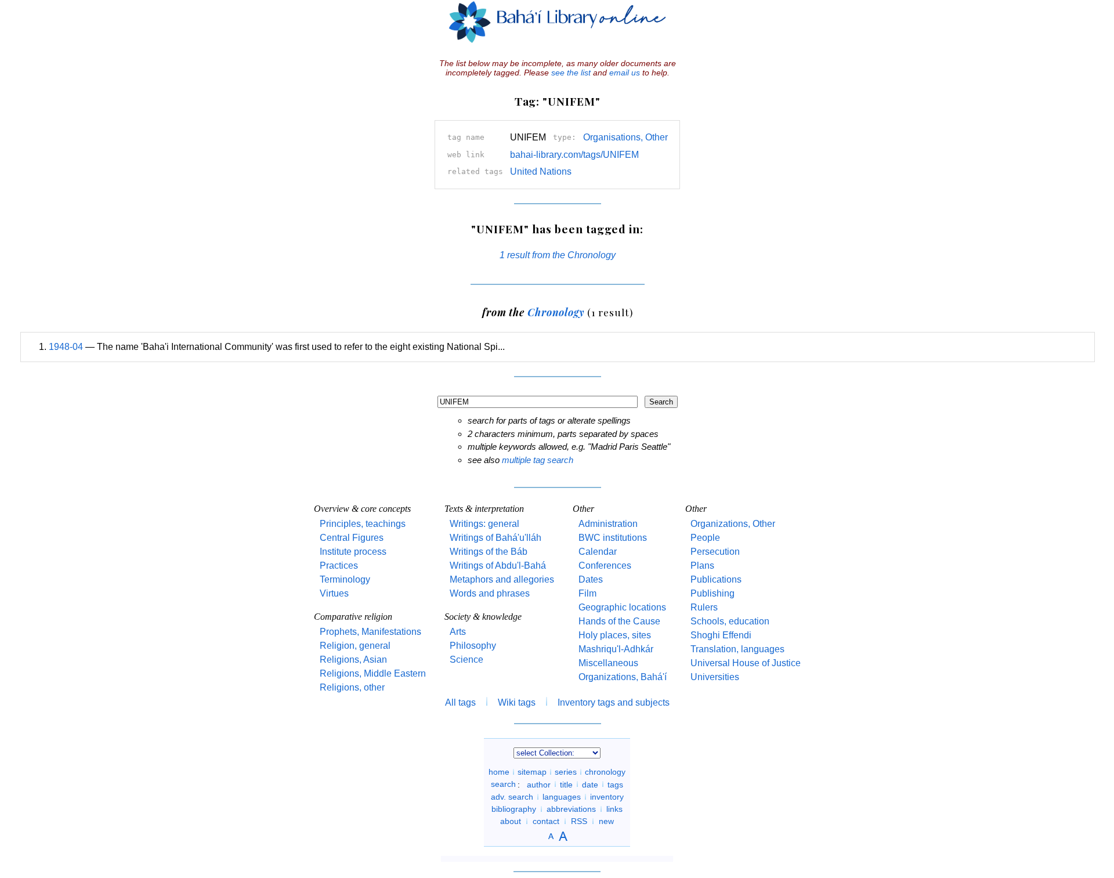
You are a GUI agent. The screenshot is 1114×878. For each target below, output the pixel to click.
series (566, 771)
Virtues (334, 593)
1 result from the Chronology (558, 255)
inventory (607, 796)
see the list (571, 72)
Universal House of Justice (745, 663)
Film (587, 593)
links (614, 809)
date (590, 784)
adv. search (512, 796)
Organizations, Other (732, 524)
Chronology (555, 312)
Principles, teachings (363, 524)
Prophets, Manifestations (370, 632)
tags (615, 784)
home (499, 771)
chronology (605, 771)
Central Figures (352, 538)
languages (561, 796)
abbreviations (571, 809)
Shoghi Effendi (720, 635)
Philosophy (473, 646)
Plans (702, 565)
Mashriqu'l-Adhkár (615, 649)
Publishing (712, 593)
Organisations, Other (625, 137)
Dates (590, 579)
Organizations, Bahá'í (622, 677)
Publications (716, 579)
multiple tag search (537, 460)
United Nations (541, 171)
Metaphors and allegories (502, 579)
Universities (714, 677)
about (510, 821)
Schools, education (729, 621)
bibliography (513, 809)
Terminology (345, 579)
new (606, 821)
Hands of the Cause (619, 621)
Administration (608, 524)
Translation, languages (737, 649)
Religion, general (355, 646)
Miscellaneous (608, 663)
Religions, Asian (353, 659)
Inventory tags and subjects (614, 702)
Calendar (597, 552)
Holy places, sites (614, 635)
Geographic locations (622, 607)
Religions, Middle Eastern (373, 673)
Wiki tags (517, 702)
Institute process (353, 552)
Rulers (704, 607)
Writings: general (484, 524)
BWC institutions (612, 538)
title (566, 784)
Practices (339, 565)
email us (624, 72)
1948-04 (66, 347)
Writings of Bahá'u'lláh (495, 538)
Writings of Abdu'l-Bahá (498, 565)
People (705, 538)
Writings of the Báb (488, 552)
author (539, 784)
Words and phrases (490, 593)
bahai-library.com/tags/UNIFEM (574, 155)
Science (466, 659)
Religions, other (352, 687)
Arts (458, 632)
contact (546, 821)
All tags (460, 702)
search (503, 784)
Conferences (604, 565)
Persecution (715, 552)
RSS (579, 821)
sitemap (532, 771)
